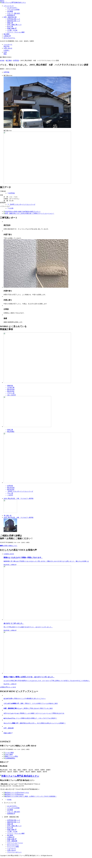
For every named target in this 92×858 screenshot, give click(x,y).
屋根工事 (10, 22)
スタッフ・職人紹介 (13, 13)
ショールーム (11, 848)
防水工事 (10, 26)
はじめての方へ (12, 7)
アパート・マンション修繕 (15, 32)
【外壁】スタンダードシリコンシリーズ (22, 204)
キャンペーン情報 (13, 846)
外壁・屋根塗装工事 (10, 17)
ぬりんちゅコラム (9, 38)
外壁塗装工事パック (13, 19)
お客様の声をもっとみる (8, 687)
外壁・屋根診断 (12, 841)
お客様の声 (7, 36)
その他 (11, 208)
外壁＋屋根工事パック (14, 24)
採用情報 (10, 15)
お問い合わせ (11, 850)
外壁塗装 (6, 72)
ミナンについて (9, 6)
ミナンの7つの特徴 (13, 9)
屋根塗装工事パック (13, 21)
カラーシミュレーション (15, 843)
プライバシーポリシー (14, 852)
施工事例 (6, 34)
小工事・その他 (12, 30)
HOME (9, 799)
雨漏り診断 (11, 839)
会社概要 (10, 11)
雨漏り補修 (11, 28)
